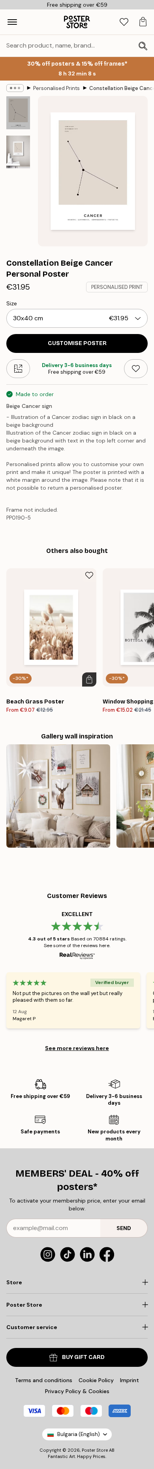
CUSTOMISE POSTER (77, 343)
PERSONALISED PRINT (117, 287)
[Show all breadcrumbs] (15, 88)
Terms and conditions (43, 1380)
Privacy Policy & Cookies (77, 1391)
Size (11, 303)
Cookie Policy (96, 1380)
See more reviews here (77, 1048)
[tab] (124, 22)
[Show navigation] (12, 22)
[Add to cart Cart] (89, 679)
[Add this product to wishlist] (136, 368)
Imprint (129, 1380)
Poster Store (95, 1450)
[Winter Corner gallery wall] (58, 796)
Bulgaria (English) (78, 1434)
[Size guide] (18, 368)
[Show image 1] (18, 112)
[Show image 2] (18, 152)
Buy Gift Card (83, 1357)
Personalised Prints (56, 88)
